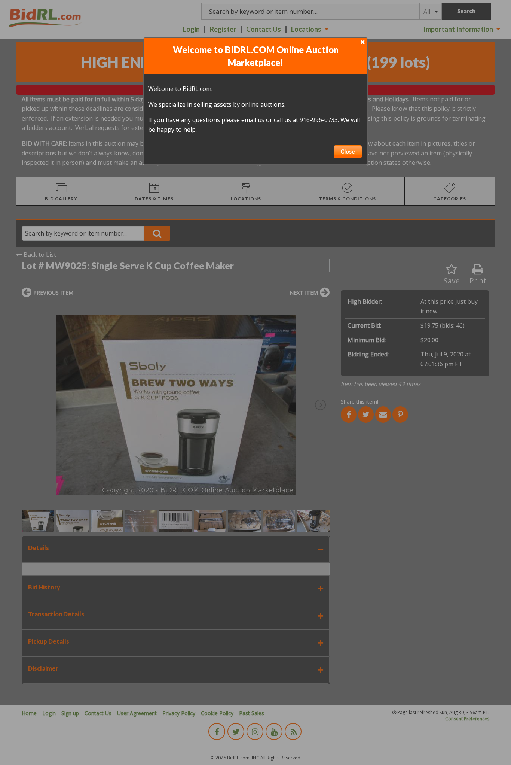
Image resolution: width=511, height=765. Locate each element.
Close (347, 151)
